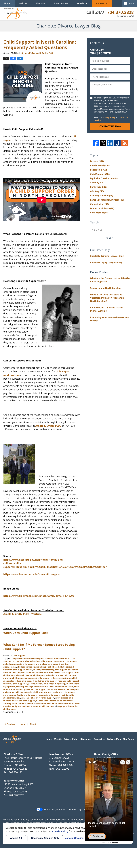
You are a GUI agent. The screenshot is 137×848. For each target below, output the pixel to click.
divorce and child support (23, 700)
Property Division (101, 195)
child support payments (37, 695)
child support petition (59, 695)
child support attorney (43, 669)
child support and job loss (35, 664)
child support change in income (17, 675)
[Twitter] (103, 143)
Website (23, 3)
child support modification (61, 686)
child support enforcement (24, 678)
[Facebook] (96, 143)
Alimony (96, 182)
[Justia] (117, 143)
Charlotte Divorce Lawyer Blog (15, 13)
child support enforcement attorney (54, 678)
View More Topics (99, 212)
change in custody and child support (28, 658)
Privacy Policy (108, 117)
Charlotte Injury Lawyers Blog (106, 262)
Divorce (97, 161)
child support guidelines (33, 681)
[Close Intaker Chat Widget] (128, 762)
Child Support (19, 655)
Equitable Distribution (104, 178)
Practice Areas (61, 3)
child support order (24, 692)
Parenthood (98, 186)
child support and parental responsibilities (36, 667)
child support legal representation (32, 686)
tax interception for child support (37, 706)
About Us (40, 3)
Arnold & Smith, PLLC (48, 425)
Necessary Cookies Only (45, 838)
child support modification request (50, 689)
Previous (10, 724)
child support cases (70, 672)
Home (7, 3)
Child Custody (100, 165)
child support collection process (48, 675)
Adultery (97, 191)
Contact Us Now (110, 126)
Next (33, 724)
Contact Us (101, 3)
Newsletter (82, 3)
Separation (98, 169)
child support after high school (26, 661)
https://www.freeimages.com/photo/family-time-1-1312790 (38, 595)
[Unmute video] (89, 762)
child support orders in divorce (47, 692)
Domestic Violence (102, 208)
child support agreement (52, 661)
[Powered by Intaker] (114, 842)
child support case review (48, 672)
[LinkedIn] (110, 143)
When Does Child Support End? (25, 633)
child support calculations (23, 672)
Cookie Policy (74, 809)
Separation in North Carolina (105, 288)
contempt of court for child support (37, 697)
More (131, 3)
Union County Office (106, 754)
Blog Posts (128, 739)
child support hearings (55, 681)
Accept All (16, 838)
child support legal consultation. (28, 683)
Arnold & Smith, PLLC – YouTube (22, 614)
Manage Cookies (73, 838)
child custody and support (57, 658)
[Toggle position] (122, 762)
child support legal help (54, 683)
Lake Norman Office (61, 754)
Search (110, 238)
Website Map (114, 739)
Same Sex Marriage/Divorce (107, 199)
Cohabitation (99, 204)
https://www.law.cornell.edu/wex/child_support (31, 574)
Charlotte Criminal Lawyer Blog (107, 255)
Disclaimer (86, 739)
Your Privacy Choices (54, 809)
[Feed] (124, 143)
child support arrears (22, 669)
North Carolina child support (60, 703)
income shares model (36, 703)
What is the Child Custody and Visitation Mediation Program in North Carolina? (107, 297)
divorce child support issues (49, 700)
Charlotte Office (13, 754)
